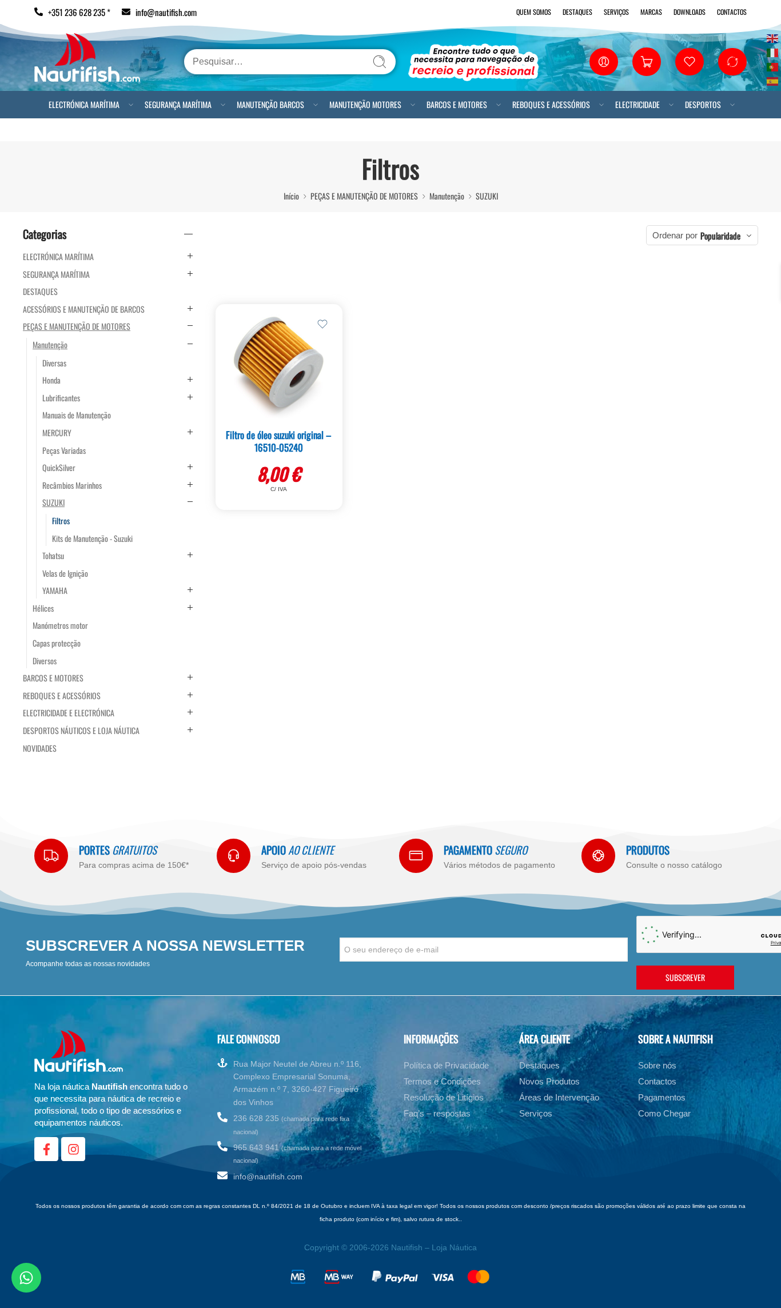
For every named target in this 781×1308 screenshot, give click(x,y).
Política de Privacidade (446, 1065)
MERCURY (56, 432)
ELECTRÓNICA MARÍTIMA (81, 105)
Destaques (577, 12)
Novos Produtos (549, 1081)
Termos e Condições (442, 1081)
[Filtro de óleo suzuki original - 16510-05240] (279, 364)
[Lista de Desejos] (322, 324)
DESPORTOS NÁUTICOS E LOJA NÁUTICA (81, 730)
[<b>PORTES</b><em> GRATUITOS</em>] (51, 855)
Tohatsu (53, 555)
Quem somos (533, 12)
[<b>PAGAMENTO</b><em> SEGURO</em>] (416, 855)
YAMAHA (54, 590)
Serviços (616, 12)
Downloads (690, 12)
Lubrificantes (61, 398)
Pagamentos (662, 1097)
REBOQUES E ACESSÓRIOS (604, 105)
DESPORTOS (60, 142)
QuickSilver (58, 467)
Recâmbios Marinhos (72, 485)
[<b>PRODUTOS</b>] (598, 855)
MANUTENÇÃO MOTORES (397, 105)
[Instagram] (73, 1149)
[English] (773, 37)
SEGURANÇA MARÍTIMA (187, 105)
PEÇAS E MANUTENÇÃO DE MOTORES (364, 196)
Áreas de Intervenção (559, 1097)
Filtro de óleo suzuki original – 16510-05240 (279, 441)
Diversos (45, 661)
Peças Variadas (64, 450)
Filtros (61, 521)
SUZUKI (487, 196)
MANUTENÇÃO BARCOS (291, 105)
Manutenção (446, 196)
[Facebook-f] (46, 1149)
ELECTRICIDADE (700, 105)
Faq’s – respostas (437, 1113)
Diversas (54, 363)
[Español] (773, 80)
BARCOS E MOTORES (499, 105)
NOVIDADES (40, 748)
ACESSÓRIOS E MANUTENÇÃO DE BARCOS (84, 309)
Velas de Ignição (65, 573)
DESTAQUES (40, 291)
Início (291, 196)
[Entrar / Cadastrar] (603, 62)
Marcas (651, 12)
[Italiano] (773, 52)
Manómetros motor (60, 625)
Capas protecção (57, 643)
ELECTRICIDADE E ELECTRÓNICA (68, 713)
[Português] (773, 66)
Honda (51, 380)
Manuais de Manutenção (76, 415)
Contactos (732, 12)
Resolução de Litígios (444, 1097)
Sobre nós (657, 1065)
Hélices (43, 608)
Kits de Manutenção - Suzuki (92, 538)
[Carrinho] (646, 61)
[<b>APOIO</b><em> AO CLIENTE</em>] (233, 855)
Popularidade (720, 235)
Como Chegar (664, 1113)
